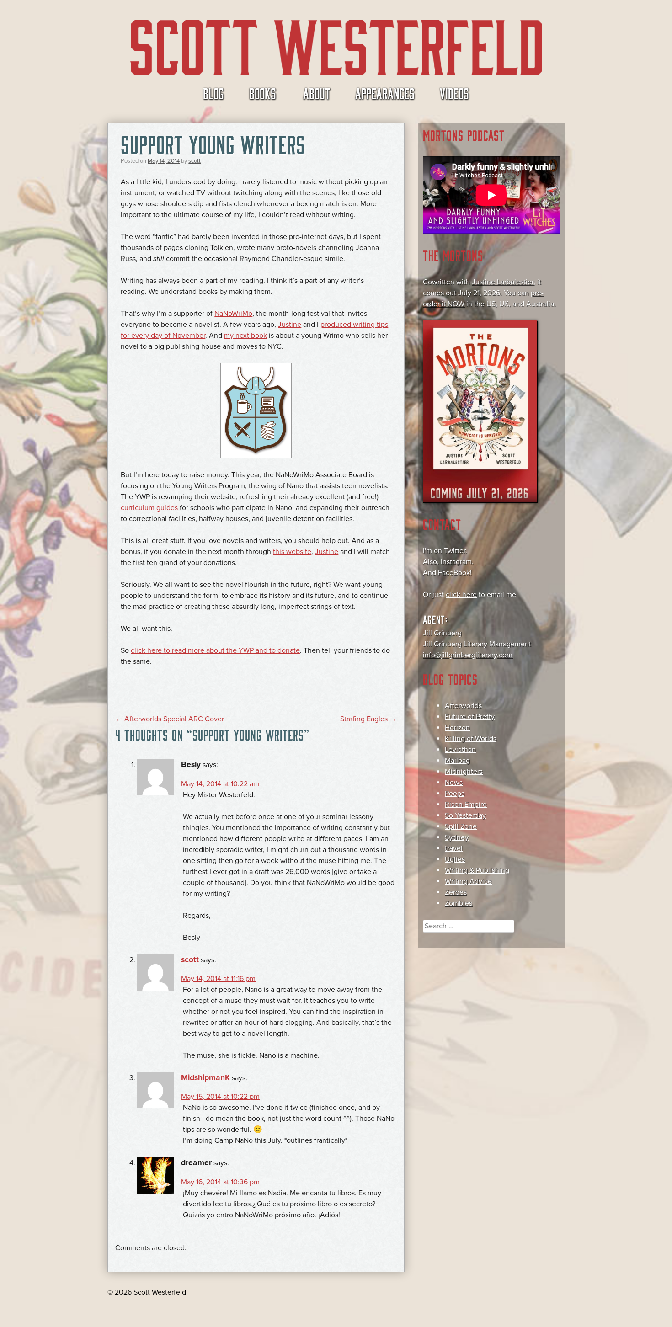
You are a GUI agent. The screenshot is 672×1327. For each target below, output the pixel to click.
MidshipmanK (205, 1077)
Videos (454, 93)
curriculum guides (149, 507)
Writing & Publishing (477, 870)
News (454, 782)
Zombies (458, 903)
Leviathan (460, 749)
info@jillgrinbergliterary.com (467, 655)
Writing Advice (468, 881)
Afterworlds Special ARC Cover (169, 719)
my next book (245, 335)
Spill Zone (461, 826)
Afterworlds (463, 705)
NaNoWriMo (233, 313)
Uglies (455, 859)
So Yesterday (465, 815)
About (316, 93)
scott (194, 161)
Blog (213, 93)
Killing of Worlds (470, 738)
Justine (289, 324)
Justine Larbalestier (502, 282)
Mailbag (457, 760)
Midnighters (464, 771)
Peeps (454, 793)
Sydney (457, 837)
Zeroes (456, 892)
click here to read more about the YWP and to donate (215, 650)
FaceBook (454, 572)
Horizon (457, 727)
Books (262, 93)
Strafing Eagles (368, 719)
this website (292, 551)
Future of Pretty (470, 716)
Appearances (385, 93)
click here (461, 594)
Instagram (456, 561)
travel (454, 848)
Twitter (454, 550)
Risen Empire (466, 804)
